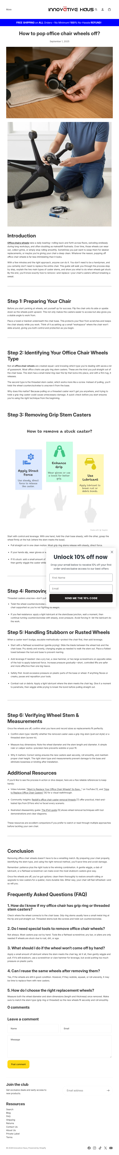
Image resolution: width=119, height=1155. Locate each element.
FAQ (8, 1116)
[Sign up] (108, 1090)
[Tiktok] (100, 1148)
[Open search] (96, 9)
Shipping (10, 1119)
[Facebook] (89, 1148)
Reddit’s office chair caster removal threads (54, 799)
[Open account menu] (102, 9)
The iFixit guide (49, 810)
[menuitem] (9, 9)
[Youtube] (111, 1148)
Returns (10, 1123)
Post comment (18, 1064)
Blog (8, 1112)
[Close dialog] (112, 552)
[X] (105, 1148)
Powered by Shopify (37, 1148)
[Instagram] (94, 1148)
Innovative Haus (20, 1148)
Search (9, 1109)
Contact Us (12, 1126)
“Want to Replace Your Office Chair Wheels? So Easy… (53, 789)
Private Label (13, 1133)
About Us (11, 1130)
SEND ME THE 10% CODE (81, 598)
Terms (9, 1137)
